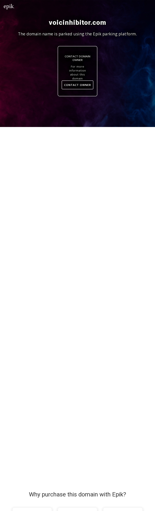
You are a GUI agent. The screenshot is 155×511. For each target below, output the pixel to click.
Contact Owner (77, 85)
